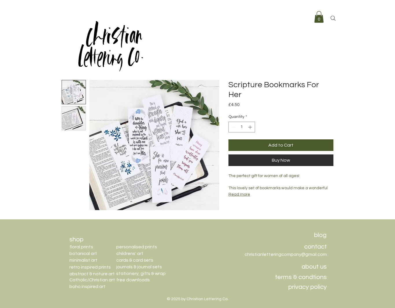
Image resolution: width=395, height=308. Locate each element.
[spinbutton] (242, 127)
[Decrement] (233, 127)
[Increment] (250, 127)
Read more (239, 194)
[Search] (333, 18)
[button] (319, 17)
